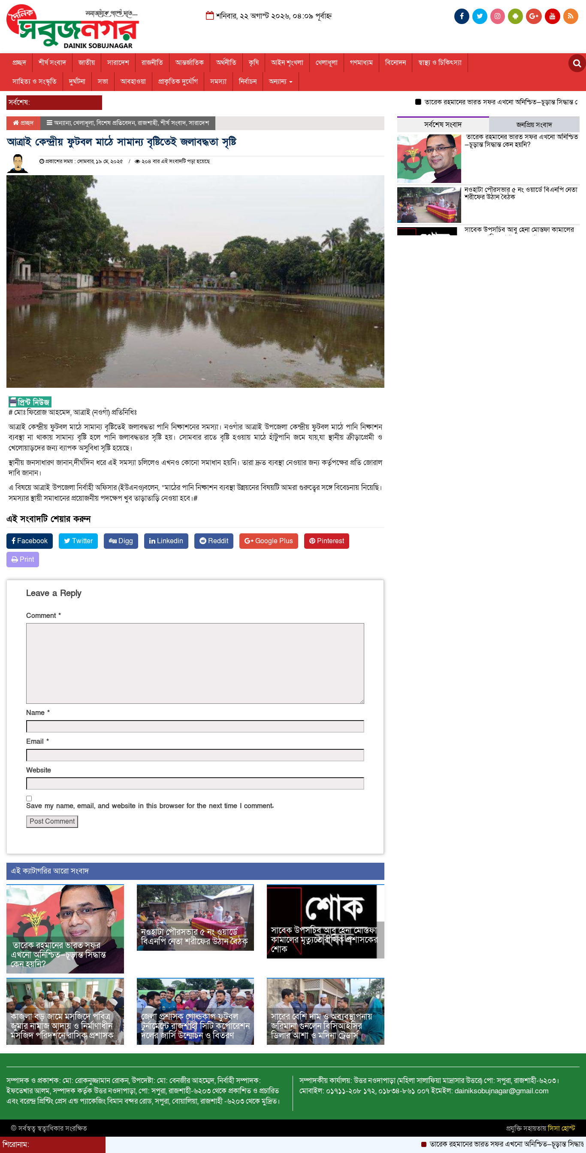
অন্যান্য (278, 81)
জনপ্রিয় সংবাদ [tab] (534, 125)
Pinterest (329, 541)
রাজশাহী (148, 123)
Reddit (217, 541)
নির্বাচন (248, 81)
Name (38, 713)
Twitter (81, 541)
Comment (43, 616)
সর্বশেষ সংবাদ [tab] (443, 125)
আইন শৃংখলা (287, 62)
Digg (125, 541)
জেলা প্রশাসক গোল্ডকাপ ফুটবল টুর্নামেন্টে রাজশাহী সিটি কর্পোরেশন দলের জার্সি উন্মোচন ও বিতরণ (195, 1026)
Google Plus (273, 541)
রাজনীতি (152, 62)
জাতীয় (87, 62)
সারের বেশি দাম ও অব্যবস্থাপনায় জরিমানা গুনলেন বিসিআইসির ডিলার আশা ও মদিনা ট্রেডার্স (321, 1026)
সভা (103, 81)
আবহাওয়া (133, 81)
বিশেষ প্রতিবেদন (116, 123)
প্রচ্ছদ (19, 62)
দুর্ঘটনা (77, 81)
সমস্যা (218, 81)
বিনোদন (395, 62)
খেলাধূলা (327, 62)
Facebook (31, 541)
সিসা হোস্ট (561, 1128)
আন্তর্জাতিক (189, 62)
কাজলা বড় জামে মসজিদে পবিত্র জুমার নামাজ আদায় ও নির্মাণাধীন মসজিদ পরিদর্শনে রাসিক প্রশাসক (62, 1026)
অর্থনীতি (226, 62)
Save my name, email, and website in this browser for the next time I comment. (150, 806)
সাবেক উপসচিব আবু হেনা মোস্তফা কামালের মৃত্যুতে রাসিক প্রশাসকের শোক (324, 940)
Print (26, 559)
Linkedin (169, 541)
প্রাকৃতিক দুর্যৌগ (178, 81)
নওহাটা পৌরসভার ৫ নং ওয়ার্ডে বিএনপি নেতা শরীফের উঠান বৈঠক (194, 937)
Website (38, 770)
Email (37, 741)
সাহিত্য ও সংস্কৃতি (34, 81)
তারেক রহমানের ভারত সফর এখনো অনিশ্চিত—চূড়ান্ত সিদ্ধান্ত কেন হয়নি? (488, 102)
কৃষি (254, 62)
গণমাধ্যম (361, 62)
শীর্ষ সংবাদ (52, 62)
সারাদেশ (118, 62)
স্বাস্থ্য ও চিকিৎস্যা (440, 62)
